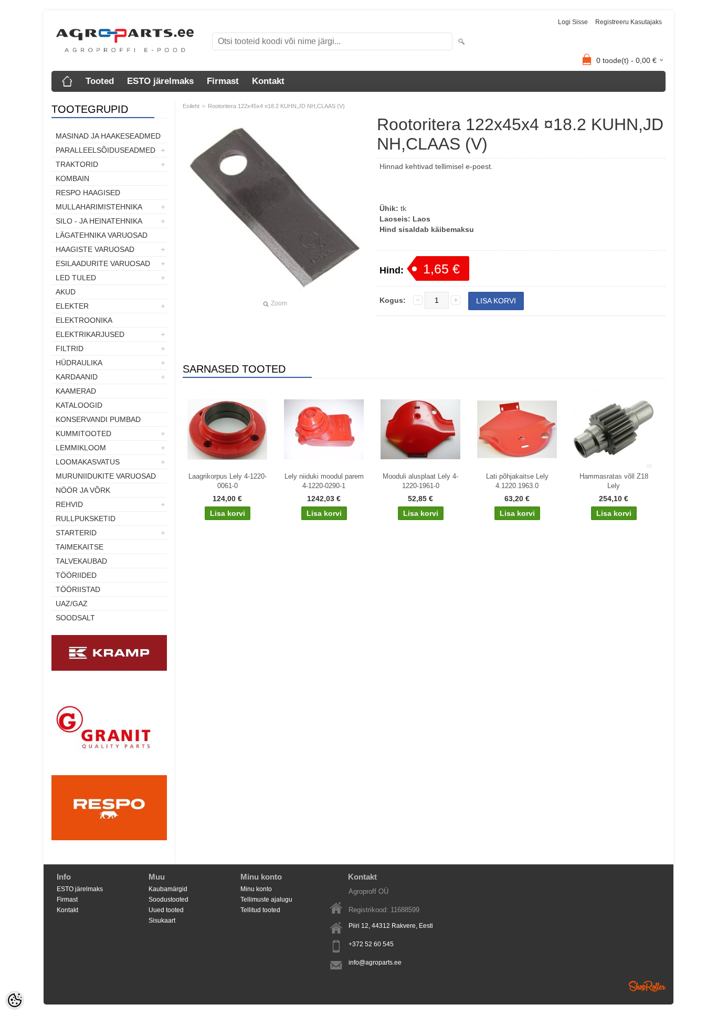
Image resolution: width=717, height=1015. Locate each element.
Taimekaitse (79, 547)
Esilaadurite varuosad (103, 263)
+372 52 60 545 (371, 944)
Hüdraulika (79, 362)
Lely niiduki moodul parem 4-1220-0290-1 (324, 481)
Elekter (72, 306)
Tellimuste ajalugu (266, 899)
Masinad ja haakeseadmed (108, 136)
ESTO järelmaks (160, 81)
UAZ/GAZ (72, 603)
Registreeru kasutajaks (628, 22)
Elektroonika (84, 320)
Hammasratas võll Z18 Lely (613, 481)
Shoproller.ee (647, 986)
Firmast (223, 81)
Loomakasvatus (88, 462)
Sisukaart (162, 920)
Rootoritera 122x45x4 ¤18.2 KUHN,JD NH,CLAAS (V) (276, 106)
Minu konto (256, 889)
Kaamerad (76, 391)
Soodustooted (168, 899)
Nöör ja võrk (83, 490)
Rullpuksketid (85, 518)
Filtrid (69, 348)
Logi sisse (573, 22)
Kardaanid (77, 377)
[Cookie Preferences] (14, 1000)
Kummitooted (83, 433)
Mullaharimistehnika (99, 207)
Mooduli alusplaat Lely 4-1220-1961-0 (420, 481)
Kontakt (268, 81)
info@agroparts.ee (375, 962)
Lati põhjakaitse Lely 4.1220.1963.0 (517, 481)
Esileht (191, 106)
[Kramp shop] (109, 668)
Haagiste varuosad (95, 249)
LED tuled (76, 277)
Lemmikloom (81, 447)
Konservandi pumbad (98, 419)
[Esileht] (67, 81)
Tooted (100, 81)
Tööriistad (78, 589)
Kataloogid (79, 405)
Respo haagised (88, 192)
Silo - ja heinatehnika (99, 221)
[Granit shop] (109, 770)
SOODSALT (75, 618)
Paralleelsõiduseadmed (105, 150)
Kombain (72, 178)
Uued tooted (166, 910)
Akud (66, 292)
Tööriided (76, 575)
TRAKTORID (77, 164)
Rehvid (69, 504)
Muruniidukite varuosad (106, 476)
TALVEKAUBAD (81, 561)
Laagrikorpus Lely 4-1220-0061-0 (227, 481)
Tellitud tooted (260, 910)
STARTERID (76, 532)
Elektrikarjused (90, 334)
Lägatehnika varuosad (101, 235)
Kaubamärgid (168, 889)
